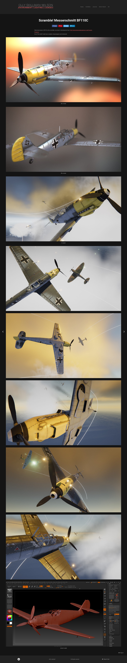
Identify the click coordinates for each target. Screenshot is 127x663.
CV (108, 6)
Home (81, 6)
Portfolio (88, 6)
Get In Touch (102, 6)
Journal (95, 6)
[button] (121, 652)
